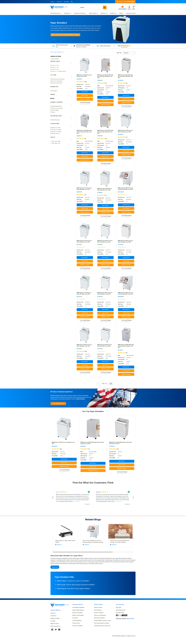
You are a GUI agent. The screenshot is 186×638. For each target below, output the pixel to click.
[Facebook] (52, 629)
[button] (82, 351)
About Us (52, 1)
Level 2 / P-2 (55, 65)
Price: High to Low (56, 143)
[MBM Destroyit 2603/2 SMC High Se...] (105, 65)
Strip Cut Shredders (56, 83)
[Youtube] (59, 629)
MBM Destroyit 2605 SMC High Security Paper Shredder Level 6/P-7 (84, 132)
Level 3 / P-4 (55, 67)
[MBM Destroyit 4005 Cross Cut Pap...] (126, 120)
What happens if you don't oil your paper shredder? (73, 588)
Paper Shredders (57, 52)
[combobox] (93, 7)
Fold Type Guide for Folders (101, 623)
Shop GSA (66, 1)
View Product (84, 91)
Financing (75, 618)
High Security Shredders (58, 79)
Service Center (98, 607)
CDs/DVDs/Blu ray (56, 106)
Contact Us (59, 1)
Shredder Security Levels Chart (102, 625)
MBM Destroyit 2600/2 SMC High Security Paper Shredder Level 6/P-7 (126, 346)
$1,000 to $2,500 (56, 129)
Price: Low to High (56, 141)
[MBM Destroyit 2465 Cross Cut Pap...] (126, 231)
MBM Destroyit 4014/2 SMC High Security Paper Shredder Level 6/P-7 (105, 132)
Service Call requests (100, 615)
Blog (72, 1)
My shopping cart (120, 610)
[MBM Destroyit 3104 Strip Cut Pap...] (85, 283)
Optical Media (55, 110)
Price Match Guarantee (78, 607)
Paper (53, 112)
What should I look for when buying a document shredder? (76, 584)
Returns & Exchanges (78, 615)
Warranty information (99, 618)
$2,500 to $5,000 (56, 131)
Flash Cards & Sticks (57, 108)
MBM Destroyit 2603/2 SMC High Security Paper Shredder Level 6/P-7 (105, 76)
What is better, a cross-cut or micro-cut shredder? (73, 581)
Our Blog (53, 621)
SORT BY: (119, 52)
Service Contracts (98, 612)
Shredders (54, 90)
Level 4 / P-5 (55, 69)
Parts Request (98, 610)
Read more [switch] (55, 567)
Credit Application (77, 620)
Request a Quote (55, 618)
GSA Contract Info (55, 626)
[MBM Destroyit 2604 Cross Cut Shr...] (85, 65)
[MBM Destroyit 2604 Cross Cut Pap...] (85, 335)
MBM (52, 98)
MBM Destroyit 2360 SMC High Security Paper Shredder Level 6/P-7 (125, 76)
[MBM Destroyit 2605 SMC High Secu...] (85, 120)
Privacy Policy (76, 623)
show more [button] (77, 501)
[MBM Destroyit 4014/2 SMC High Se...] (105, 120)
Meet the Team (55, 623)
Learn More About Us (58, 403)
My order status (120, 612)
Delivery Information (77, 612)
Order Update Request (78, 610)
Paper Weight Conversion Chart (102, 620)
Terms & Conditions (77, 625)
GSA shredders (55, 119)
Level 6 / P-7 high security (58, 71)
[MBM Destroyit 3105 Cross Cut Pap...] (85, 231)
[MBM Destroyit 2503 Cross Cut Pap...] (105, 231)
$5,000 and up (55, 133)
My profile (118, 607)
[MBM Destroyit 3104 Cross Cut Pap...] (85, 178)
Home (51, 52)
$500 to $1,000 (55, 127)
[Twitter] (56, 629)
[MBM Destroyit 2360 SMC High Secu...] (126, 65)
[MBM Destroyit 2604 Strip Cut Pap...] (105, 178)
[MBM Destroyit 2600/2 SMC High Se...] (126, 335)
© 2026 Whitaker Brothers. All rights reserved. (124, 636)
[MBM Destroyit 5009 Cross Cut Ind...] (126, 178)
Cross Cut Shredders (57, 81)
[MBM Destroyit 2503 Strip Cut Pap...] (105, 335)
